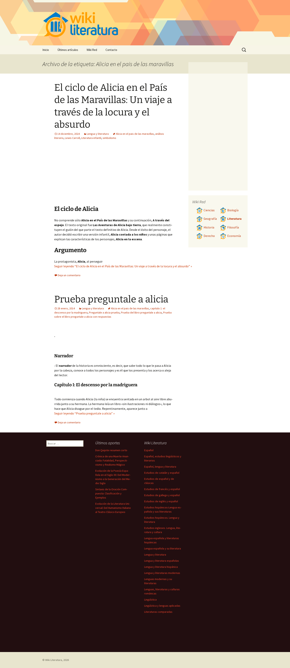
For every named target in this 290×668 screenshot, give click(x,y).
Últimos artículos (67, 50)
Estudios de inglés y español (161, 501)
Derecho (209, 236)
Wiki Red (92, 50)
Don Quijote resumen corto (111, 450)
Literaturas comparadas (158, 612)
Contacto (111, 50)
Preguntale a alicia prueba (104, 312)
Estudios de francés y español (162, 489)
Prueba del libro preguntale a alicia (141, 312)
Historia (209, 227)
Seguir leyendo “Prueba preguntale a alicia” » (84, 413)
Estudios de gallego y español (162, 495)
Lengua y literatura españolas (161, 560)
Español (148, 450)
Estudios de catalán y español (161, 472)
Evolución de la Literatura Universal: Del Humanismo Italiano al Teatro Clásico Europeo (113, 508)
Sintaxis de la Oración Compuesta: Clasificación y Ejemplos (111, 493)
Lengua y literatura (98, 134)
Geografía (210, 219)
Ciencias (209, 210)
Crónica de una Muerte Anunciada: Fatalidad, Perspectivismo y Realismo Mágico (112, 460)
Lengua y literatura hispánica (161, 567)
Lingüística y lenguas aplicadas (162, 605)
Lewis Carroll (72, 138)
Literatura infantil (91, 138)
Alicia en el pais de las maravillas (135, 134)
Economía (234, 236)
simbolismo (109, 138)
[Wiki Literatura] (145, 22)
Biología (233, 210)
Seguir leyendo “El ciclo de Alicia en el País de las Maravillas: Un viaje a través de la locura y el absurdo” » (123, 266)
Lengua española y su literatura (162, 548)
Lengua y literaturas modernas (162, 573)
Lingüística (150, 599)
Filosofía (233, 227)
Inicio (45, 50)
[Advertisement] (138, 175)
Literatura (234, 219)
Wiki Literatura (53, 660)
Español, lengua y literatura (160, 466)
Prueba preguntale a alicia (111, 299)
